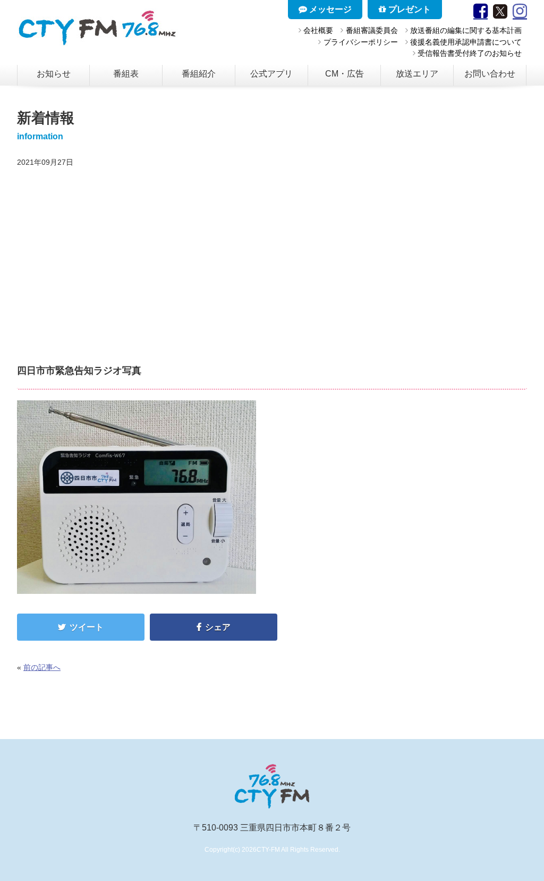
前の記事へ (42, 667)
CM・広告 (344, 73)
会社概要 (318, 30)
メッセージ (329, 9)
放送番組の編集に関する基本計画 (466, 30)
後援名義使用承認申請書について (466, 42)
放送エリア (417, 73)
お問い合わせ (489, 73)
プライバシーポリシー (360, 42)
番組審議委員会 (371, 30)
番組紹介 (199, 73)
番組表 (126, 73)
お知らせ (54, 73)
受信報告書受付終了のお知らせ (470, 53)
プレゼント (408, 9)
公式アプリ (271, 73)
